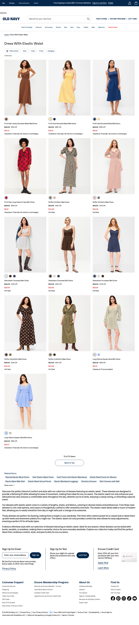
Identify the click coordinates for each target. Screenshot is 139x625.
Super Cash (83, 603)
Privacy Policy (9, 568)
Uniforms (39, 27)
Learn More (103, 568)
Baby (93, 27)
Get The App (115, 593)
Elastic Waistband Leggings (66, 481)
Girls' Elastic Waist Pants (43, 477)
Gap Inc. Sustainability (87, 596)
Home (6, 35)
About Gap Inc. (106, 612)
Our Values (83, 593)
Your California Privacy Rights (64, 612)
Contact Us (115, 586)
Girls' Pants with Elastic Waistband (72, 477)
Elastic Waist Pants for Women (103, 477)
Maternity (101, 27)
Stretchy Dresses (88, 481)
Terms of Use (82, 612)
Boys (78, 27)
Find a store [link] (101, 19)
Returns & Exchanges (10, 593)
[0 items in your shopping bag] (136, 3)
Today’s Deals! (113, 27)
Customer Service (8, 586)
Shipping (5, 590)
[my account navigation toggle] (130, 3)
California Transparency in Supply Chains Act (43, 615)
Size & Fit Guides (8, 603)
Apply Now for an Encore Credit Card (47, 596)
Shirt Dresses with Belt (109, 481)
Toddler (85, 27)
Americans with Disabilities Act (13, 615)
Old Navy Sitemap (85, 586)
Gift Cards (6, 599)
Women (58, 27)
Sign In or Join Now (99, 3)
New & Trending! (26, 27)
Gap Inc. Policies (68, 615)
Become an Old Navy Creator (89, 599)
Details (110, 3)
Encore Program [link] (117, 19)
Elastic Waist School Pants (39, 481)
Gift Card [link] (132, 19)
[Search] (88, 19)
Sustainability (94, 612)
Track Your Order (8, 596)
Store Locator (116, 590)
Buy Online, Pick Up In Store (12, 606)
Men (65, 27)
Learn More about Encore (43, 590)
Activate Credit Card (41, 593)
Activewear (49, 27)
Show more (8, 485)
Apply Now (103, 562)
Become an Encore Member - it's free (47, 586)
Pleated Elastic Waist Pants (17, 477)
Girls (72, 27)
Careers (82, 590)
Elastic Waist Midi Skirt (15, 481)
